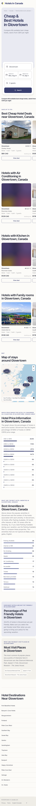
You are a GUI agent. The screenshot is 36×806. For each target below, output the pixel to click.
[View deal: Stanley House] (16, 132)
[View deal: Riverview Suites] (16, 195)
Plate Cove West (7, 725)
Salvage (4, 775)
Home (5, 10)
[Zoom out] (33, 369)
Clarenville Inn (6, 330)
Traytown (4, 750)
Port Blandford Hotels (8, 705)
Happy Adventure (7, 765)
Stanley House (6, 148)
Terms (8, 803)
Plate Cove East (7, 770)
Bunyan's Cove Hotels (8, 710)
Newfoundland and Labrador (23, 10)
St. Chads (5, 785)
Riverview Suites (7, 211)
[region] (19, 383)
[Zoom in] (33, 366)
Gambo (4, 740)
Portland (4, 720)
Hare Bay (4, 755)
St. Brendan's (6, 780)
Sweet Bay (5, 735)
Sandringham (6, 745)
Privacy (4, 803)
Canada (11, 10)
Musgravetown (6, 715)
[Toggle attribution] (34, 398)
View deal (16, 158)
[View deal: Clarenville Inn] (16, 313)
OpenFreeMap (7, 398)
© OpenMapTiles (15, 398)
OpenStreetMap (7, 400)
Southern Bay (6, 730)
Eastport (4, 760)
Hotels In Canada (14, 3)
